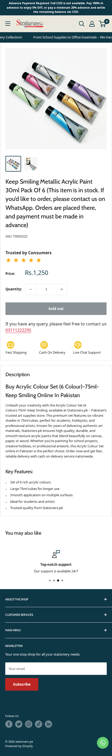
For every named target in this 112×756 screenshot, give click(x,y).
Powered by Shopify (19, 746)
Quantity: (13, 289)
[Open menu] (7, 23)
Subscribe (21, 684)
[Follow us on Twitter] (18, 724)
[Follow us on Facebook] (9, 724)
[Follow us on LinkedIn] (48, 724)
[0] (102, 24)
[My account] (92, 24)
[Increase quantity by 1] (61, 289)
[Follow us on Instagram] (28, 724)
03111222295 (18, 330)
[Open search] (82, 24)
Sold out (56, 308)
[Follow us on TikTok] (38, 724)
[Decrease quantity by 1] (30, 289)
